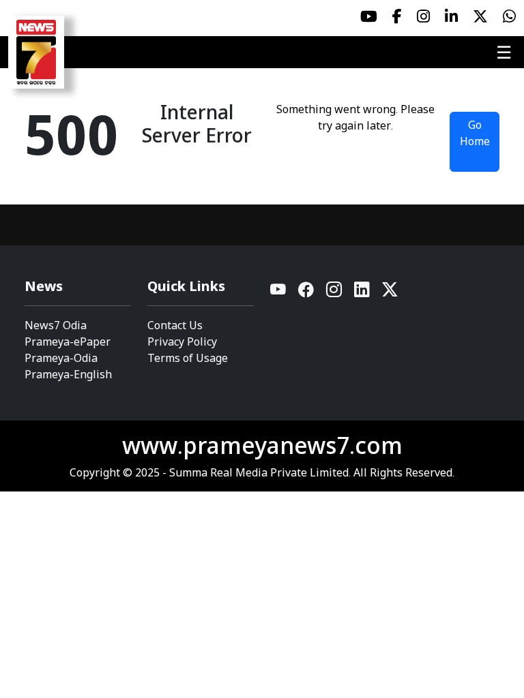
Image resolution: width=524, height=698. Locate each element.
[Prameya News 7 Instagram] (423, 16)
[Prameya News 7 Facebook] (397, 16)
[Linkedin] (362, 293)
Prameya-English (68, 374)
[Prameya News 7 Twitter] (480, 16)
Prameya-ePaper (68, 341)
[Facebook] (306, 293)
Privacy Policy (182, 341)
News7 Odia (56, 325)
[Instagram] (334, 293)
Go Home (475, 133)
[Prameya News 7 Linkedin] (451, 16)
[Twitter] (390, 293)
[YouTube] (278, 293)
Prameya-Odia (61, 357)
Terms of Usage (187, 357)
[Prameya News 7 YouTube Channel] (368, 16)
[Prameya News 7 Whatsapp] (509, 16)
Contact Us (175, 325)
